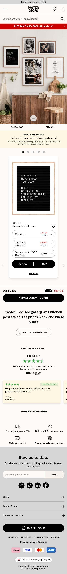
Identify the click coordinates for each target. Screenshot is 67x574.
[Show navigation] (5, 9)
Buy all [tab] (50, 127)
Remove (33, 273)
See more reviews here (33, 411)
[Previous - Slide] (2, 265)
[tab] (55, 9)
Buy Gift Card (36, 527)
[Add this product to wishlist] (53, 226)
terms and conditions (20, 537)
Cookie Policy (41, 537)
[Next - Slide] (64, 265)
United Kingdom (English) (34, 559)
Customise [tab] (16, 127)
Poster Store (40, 566)
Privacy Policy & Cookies (33, 541)
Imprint (55, 537)
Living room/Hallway (35, 332)
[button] (33, 118)
